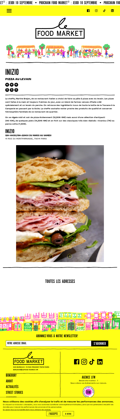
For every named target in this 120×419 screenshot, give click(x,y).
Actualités (12, 387)
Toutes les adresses (60, 281)
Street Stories (14, 393)
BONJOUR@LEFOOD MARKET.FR (25, 370)
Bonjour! (11, 376)
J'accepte (53, 414)
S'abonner (100, 344)
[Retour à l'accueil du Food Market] (60, 10)
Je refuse (68, 414)
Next (69, 256)
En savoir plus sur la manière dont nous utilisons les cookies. (27, 410)
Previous (50, 256)
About (9, 381)
